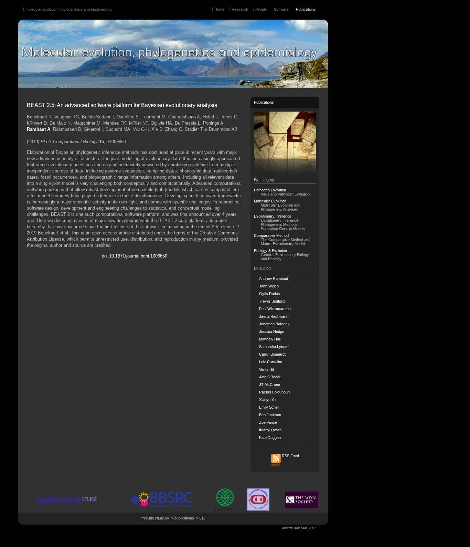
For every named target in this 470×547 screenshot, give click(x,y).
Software (281, 9)
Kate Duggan (270, 437)
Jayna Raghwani (273, 316)
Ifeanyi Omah (270, 430)
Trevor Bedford (272, 301)
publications (184, 518)
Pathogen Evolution (270, 190)
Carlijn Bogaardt (272, 354)
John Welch (269, 286)
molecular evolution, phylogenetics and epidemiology (69, 9)
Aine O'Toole (269, 377)
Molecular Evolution (270, 201)
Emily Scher (269, 407)
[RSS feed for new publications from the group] (285, 466)
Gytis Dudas (269, 294)
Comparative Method (271, 235)
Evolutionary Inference (272, 216)
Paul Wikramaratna (275, 309)
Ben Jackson (270, 415)
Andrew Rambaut (273, 278)
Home (219, 9)
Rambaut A (38, 129)
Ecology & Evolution (270, 251)
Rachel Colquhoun (274, 392)
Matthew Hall (269, 339)
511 (202, 518)
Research (240, 9)
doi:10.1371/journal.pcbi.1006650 (134, 256)
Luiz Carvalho (270, 362)
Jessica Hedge (271, 331)
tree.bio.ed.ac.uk (155, 518)
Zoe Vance (268, 422)
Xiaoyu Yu (267, 400)
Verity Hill (266, 369)
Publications (306, 9)
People (261, 9)
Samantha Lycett (273, 347)
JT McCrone (269, 384)
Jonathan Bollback (274, 324)
